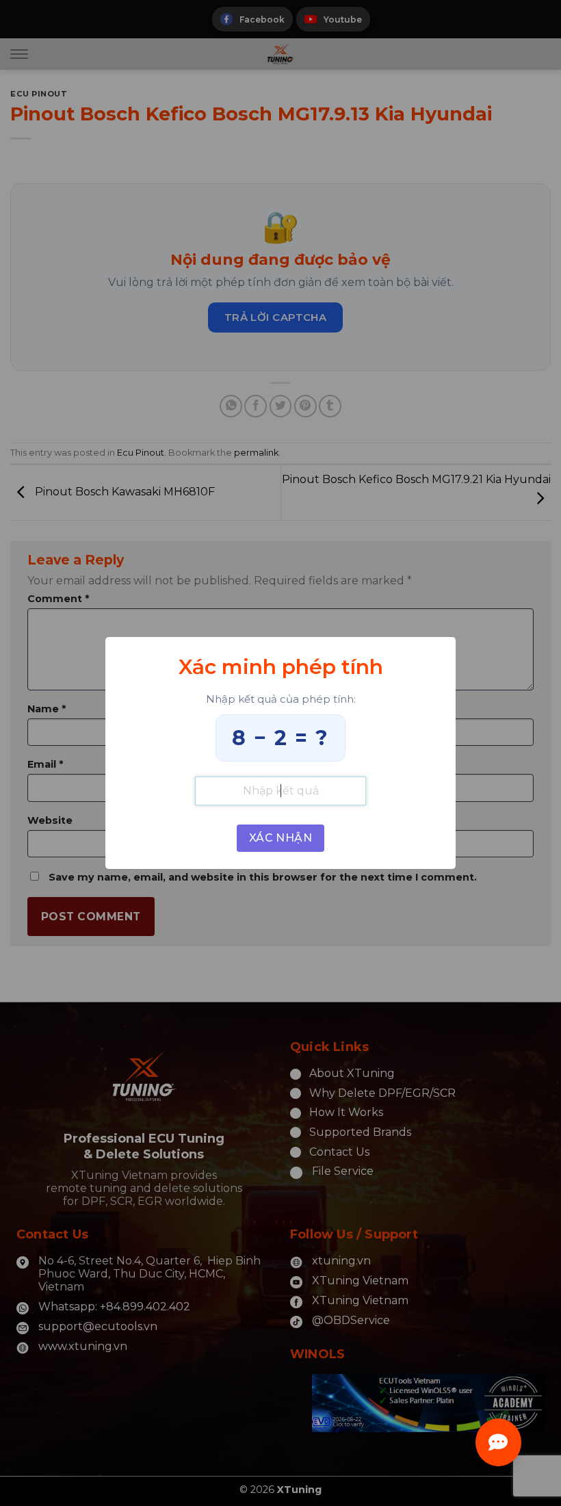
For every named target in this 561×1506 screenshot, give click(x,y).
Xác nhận (281, 837)
